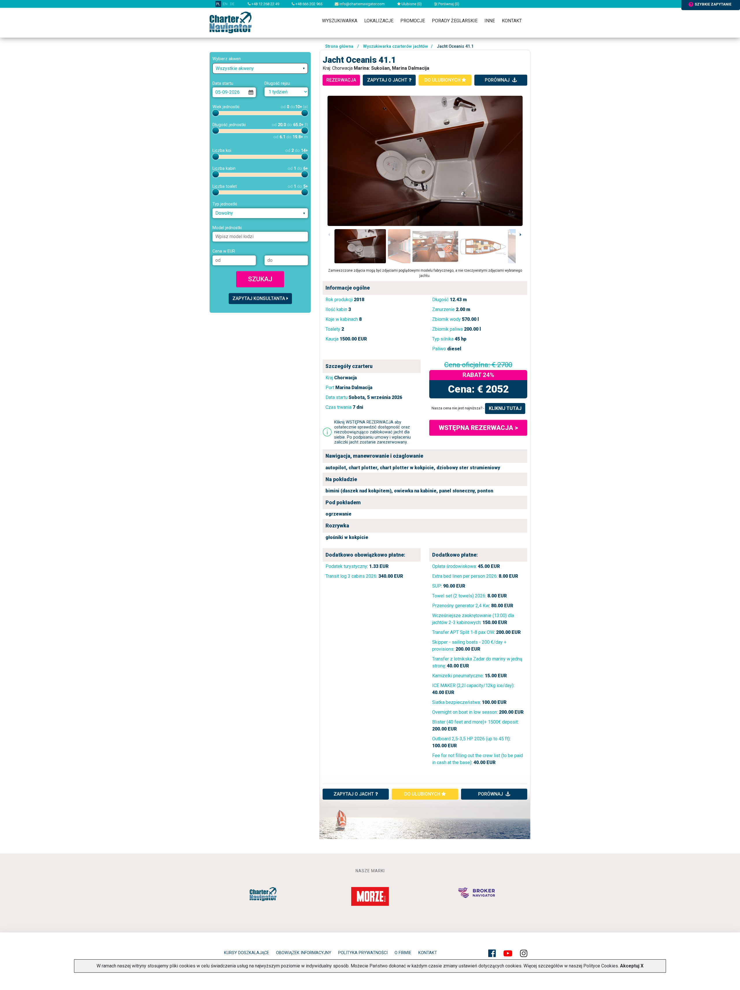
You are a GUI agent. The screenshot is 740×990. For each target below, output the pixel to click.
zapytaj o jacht (387, 80)
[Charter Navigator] (230, 22)
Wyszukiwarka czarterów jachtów (395, 46)
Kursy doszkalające (246, 952)
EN (225, 4)
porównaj (498, 80)
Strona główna (339, 46)
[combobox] (260, 68)
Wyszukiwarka (339, 20)
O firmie (403, 952)
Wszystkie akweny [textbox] (235, 68)
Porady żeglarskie (455, 20)
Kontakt (512, 20)
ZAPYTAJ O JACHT (354, 794)
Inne (489, 20)
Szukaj (260, 279)
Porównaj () (448, 4)
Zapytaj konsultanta (258, 298)
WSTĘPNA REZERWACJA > (478, 427)
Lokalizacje (378, 20)
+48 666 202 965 (308, 4)
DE (232, 4)
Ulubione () (411, 4)
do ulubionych (443, 80)
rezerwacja (341, 80)
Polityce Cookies (600, 966)
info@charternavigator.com (361, 4)
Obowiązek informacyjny (303, 952)
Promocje (412, 20)
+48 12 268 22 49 (265, 4)
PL (218, 4)
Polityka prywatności (363, 952)
